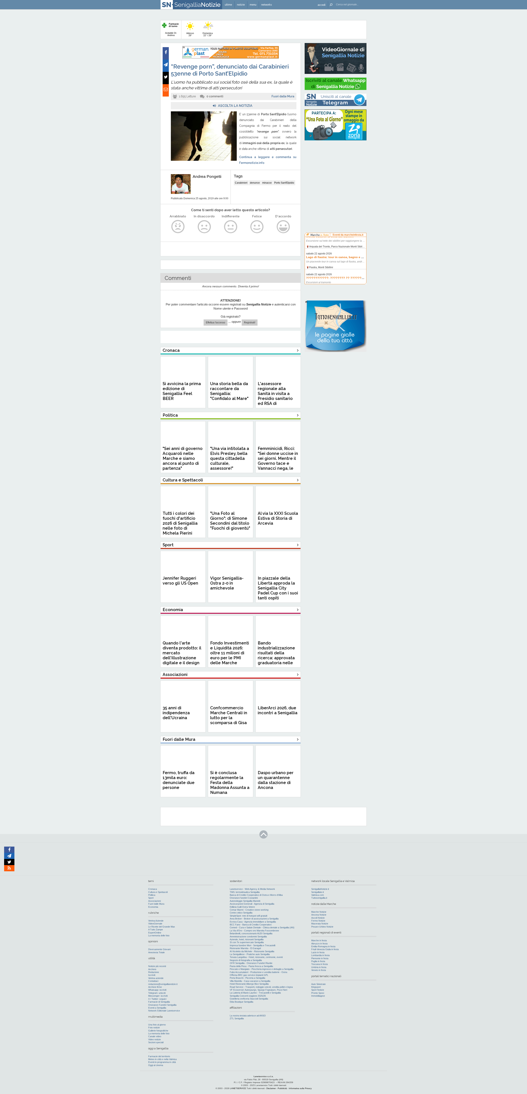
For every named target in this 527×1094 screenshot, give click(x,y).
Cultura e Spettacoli (158, 892)
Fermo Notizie (318, 920)
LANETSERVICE (238, 1088)
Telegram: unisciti (157, 993)
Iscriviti (151, 975)
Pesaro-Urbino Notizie (322, 926)
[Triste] (204, 226)
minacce (267, 182)
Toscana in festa (319, 964)
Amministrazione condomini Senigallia (248, 936)
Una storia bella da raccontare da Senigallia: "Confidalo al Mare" (229, 391)
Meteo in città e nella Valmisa (162, 1059)
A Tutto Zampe (155, 929)
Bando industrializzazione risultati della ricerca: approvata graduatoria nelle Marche (276, 655)
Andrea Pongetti (207, 176)
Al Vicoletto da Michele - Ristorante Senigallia (252, 951)
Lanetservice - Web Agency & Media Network (252, 889)
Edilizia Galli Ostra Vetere (242, 907)
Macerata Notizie (319, 923)
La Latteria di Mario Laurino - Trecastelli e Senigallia (255, 992)
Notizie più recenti (157, 966)
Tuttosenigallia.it (319, 898)
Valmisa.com (317, 895)
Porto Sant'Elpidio (284, 182)
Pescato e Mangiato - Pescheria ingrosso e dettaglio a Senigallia (261, 969)
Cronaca (152, 889)
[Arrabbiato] (178, 226)
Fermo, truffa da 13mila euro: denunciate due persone (179, 780)
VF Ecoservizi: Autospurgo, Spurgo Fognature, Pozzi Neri (258, 990)
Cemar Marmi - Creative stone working (249, 910)
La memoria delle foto (158, 935)
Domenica (208, 34)
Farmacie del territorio (159, 1056)
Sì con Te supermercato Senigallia (247, 942)
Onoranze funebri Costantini (244, 898)
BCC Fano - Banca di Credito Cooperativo (251, 924)
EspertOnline (154, 932)
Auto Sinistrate (318, 984)
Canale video (154, 1036)
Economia (153, 907)
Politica (151, 895)
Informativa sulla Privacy (300, 1088)
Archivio (152, 969)
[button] (321, 4)
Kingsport (316, 987)
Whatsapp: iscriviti (157, 990)
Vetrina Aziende (155, 920)
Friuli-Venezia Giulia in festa (325, 949)
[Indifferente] (230, 226)
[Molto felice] (283, 226)
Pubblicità (282, 1088)
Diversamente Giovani (159, 949)
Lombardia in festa (320, 955)
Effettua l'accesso (215, 322)
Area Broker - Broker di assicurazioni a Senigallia (254, 918)
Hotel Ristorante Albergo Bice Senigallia (249, 984)
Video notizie (154, 1039)
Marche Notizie (318, 912)
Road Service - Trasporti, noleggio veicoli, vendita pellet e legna (261, 987)
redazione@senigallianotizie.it (162, 984)
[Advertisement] (335, 170)
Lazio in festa (317, 952)
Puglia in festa (318, 961)
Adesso (190, 34)
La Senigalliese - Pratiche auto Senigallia (250, 954)
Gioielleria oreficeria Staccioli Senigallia (249, 998)
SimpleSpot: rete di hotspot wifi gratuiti (248, 916)
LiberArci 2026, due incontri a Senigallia (277, 710)
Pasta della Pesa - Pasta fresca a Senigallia (251, 966)
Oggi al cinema (155, 1065)
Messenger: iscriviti (158, 996)
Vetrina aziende (155, 978)
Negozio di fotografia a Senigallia (246, 960)
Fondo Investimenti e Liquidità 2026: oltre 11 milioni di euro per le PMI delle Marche (229, 653)
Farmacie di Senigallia (159, 1002)
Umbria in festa (318, 967)
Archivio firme (155, 987)
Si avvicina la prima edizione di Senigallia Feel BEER (182, 391)
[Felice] (257, 226)
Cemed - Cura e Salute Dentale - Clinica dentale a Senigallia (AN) (262, 927)
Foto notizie (154, 1027)
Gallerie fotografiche (158, 1030)
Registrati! (249, 322)
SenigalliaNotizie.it (320, 889)
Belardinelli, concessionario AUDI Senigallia (251, 933)
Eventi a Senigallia (157, 1008)
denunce (255, 182)
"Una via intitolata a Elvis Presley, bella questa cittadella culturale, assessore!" (229, 458)
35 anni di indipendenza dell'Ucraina (176, 712)
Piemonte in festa (319, 958)
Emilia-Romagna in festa (323, 946)
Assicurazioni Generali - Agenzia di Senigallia (252, 904)
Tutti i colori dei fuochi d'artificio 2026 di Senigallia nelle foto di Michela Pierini (180, 523)
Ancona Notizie (318, 914)
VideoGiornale (155, 923)
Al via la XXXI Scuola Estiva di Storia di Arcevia (278, 518)
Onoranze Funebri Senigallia (162, 1005)
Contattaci (153, 981)
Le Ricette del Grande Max (161, 926)
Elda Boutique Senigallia (241, 1002)
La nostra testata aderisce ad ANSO (248, 1015)
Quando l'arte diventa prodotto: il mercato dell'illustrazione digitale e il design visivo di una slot (182, 655)
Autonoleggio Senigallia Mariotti (245, 901)
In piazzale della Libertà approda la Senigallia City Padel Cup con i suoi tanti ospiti (278, 588)
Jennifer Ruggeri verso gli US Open (180, 581)
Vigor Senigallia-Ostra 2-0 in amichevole (227, 583)
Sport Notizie (317, 990)
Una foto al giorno (157, 1024)
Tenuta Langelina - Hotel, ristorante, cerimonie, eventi (256, 957)
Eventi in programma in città (162, 1062)
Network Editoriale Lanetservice (164, 1010)
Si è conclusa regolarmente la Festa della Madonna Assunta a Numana (230, 782)
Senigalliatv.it (317, 892)
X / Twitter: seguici (157, 999)
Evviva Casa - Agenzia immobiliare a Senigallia (253, 921)
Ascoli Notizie (318, 918)
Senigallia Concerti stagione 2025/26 (248, 996)
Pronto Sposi (317, 993)
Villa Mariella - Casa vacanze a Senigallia (250, 981)
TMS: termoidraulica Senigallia (245, 892)
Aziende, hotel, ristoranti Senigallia (247, 939)
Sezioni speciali (155, 1042)
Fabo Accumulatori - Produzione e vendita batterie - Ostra (258, 972)
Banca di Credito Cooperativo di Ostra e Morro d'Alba (256, 895)
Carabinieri (241, 182)
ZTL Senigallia (237, 1018)
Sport (151, 898)
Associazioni (154, 901)
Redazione (153, 972)
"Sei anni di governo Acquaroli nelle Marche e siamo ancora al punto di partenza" (183, 458)
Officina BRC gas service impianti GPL (249, 975)
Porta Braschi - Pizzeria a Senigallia (247, 978)
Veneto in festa (318, 970)
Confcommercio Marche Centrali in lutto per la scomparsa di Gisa (228, 715)
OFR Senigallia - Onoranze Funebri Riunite (251, 963)
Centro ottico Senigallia (241, 912)
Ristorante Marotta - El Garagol (245, 948)
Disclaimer (271, 1088)
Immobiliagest (318, 996)
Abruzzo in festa (319, 943)
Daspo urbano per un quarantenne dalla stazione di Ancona (276, 780)
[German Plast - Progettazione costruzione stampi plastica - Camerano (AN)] (230, 57)
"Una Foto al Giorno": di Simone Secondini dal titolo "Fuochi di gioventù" (230, 521)
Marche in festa (319, 940)
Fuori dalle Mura (283, 96)
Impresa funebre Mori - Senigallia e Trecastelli (252, 945)
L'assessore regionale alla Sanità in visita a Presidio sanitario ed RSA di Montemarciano (275, 396)
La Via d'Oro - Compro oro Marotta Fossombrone (254, 930)
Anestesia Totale (156, 952)
